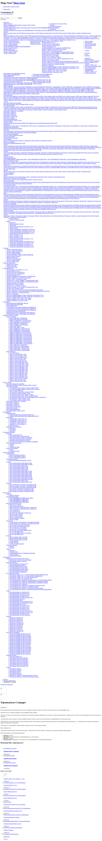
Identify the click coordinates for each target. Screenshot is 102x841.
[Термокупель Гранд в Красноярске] (9, 755)
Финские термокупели (9, 680)
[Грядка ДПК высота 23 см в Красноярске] (15, 795)
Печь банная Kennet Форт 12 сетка (12, 823)
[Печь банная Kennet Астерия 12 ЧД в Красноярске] (17, 808)
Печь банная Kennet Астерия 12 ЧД (13, 811)
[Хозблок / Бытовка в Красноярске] (13, 827)
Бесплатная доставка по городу (11, 6)
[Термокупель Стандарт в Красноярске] (10, 748)
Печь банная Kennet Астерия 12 (12, 817)
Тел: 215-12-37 (4, 14)
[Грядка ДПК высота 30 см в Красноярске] (15, 789)
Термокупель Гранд (10, 758)
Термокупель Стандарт (11, 751)
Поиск (2, 18)
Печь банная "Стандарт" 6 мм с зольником (14, 804)
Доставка (87, 53)
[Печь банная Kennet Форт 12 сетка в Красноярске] (17, 821)
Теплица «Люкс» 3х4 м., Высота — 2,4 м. (14, 778)
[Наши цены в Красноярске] (11, 834)
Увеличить (10, 684)
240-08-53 (10, 14)
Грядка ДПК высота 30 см (10, 791)
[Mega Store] (18, 3)
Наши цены (7, 836)
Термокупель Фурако (11, 765)
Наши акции (7, 9)
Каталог (6, 679)
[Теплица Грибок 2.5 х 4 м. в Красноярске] (15, 782)
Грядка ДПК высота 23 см (10, 798)
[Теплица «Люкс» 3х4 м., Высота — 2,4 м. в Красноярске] (5, 776)
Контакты (87, 55)
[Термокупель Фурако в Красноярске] (10, 762)
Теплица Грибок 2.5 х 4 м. (10, 785)
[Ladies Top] (4, 684)
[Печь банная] (7, 802)
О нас (86, 54)
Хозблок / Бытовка (8, 830)
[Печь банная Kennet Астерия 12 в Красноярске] (16, 814)
